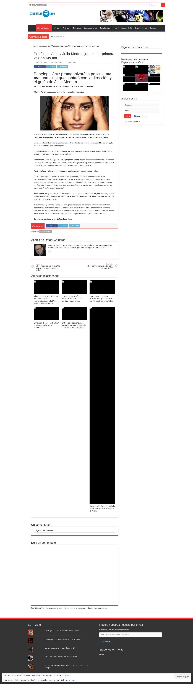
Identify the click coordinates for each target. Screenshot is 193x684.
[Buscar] (163, 5)
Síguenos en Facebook (134, 47)
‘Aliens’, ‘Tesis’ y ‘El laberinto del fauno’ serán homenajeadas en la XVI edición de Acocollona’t (46, 300)
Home (34, 46)
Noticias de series (90, 28)
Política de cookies (68, 680)
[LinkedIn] (147, 5)
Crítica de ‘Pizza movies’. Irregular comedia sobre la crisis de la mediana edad (74, 325)
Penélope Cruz (45, 232)
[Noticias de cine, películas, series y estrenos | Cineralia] (42, 13)
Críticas (56, 28)
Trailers (66, 28)
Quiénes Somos (141, 28)
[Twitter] (145, 5)
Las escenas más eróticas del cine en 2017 (60, 648)
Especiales (77, 28)
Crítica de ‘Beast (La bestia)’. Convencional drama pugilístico (46, 325)
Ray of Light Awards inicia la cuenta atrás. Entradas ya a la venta (102, 508)
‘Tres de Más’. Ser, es (57, 36)
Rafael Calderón (41, 62)
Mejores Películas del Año (122, 28)
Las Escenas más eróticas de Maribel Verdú (61, 657)
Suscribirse (106, 642)
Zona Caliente (105, 28)
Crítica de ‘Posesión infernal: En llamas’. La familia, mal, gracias (72, 298)
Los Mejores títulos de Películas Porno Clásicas (62, 631)
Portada (32, 27)
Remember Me (141, 116)
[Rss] (140, 5)
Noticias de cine (43, 28)
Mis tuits (102, 655)
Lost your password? (132, 121)
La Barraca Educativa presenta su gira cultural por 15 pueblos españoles (101, 298)
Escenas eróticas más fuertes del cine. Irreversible (63, 639)
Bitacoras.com (48, 531)
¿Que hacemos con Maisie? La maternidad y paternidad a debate (48, 267)
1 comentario (71, 62)
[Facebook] (143, 5)
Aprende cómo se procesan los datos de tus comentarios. (85, 608)
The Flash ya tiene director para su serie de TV (100, 266)
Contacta (153, 28)
